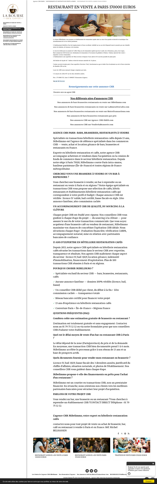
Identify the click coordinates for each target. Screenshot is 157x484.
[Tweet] (121, 433)
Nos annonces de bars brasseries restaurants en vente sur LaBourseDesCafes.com (91, 107)
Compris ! (149, 481)
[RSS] (128, 433)
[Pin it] (125, 433)
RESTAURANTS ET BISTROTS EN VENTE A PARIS (61, 1)
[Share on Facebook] (118, 433)
